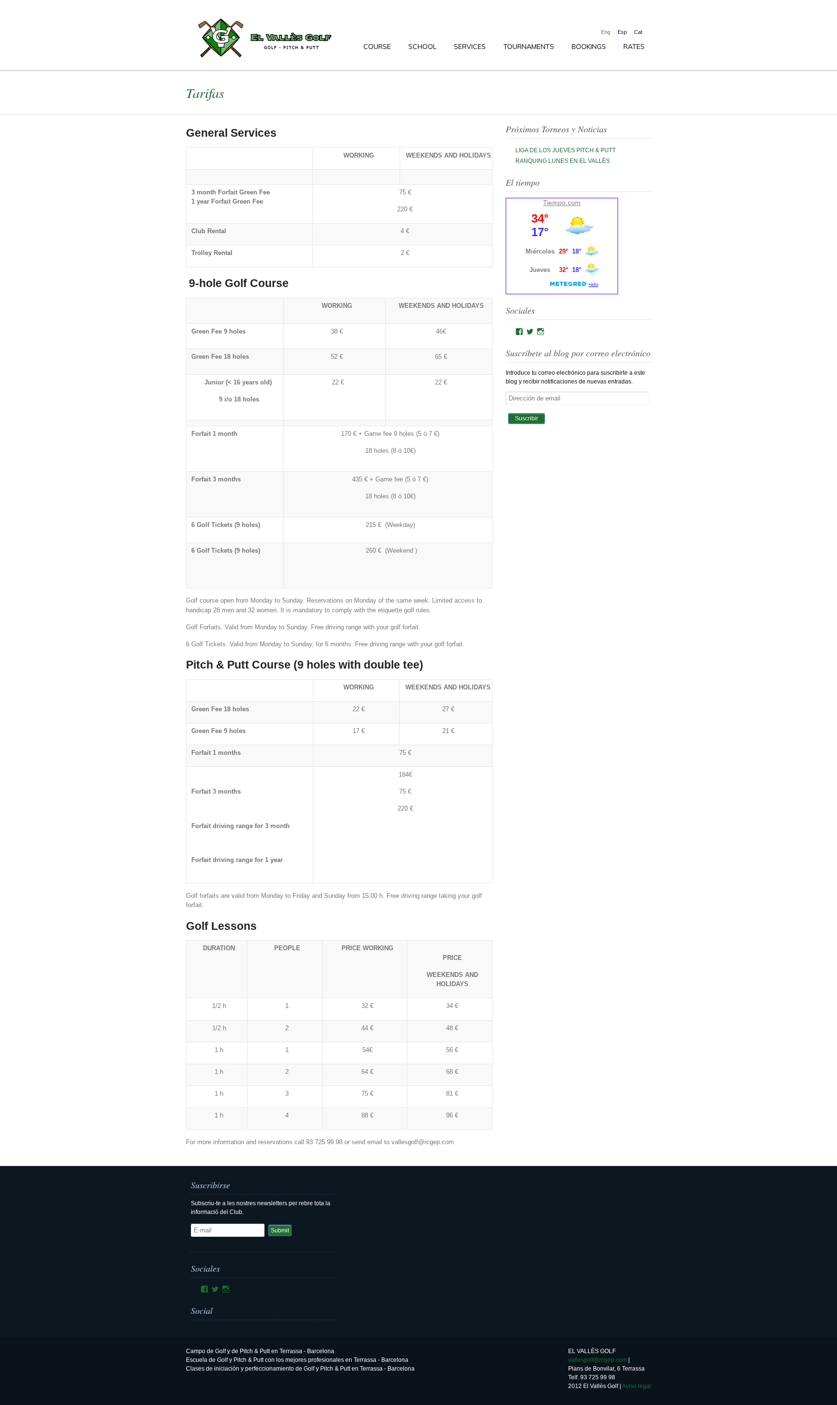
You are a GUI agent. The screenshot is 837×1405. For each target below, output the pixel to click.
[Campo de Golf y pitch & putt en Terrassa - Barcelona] (263, 57)
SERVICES (470, 46)
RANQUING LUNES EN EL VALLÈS (562, 161)
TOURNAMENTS (528, 46)
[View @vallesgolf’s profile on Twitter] (530, 331)
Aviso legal (636, 1386)
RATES (634, 46)
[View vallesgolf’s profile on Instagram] (540, 331)
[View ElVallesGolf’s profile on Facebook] (519, 331)
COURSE (377, 46)
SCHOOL (422, 46)
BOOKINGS (589, 46)
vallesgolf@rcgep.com (597, 1360)
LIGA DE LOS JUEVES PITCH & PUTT (565, 150)
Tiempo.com (562, 203)
